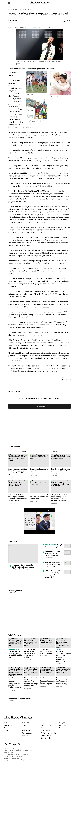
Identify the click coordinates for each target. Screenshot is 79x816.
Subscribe (25, 725)
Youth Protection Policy (49, 733)
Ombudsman (45, 728)
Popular (55, 451)
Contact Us (7, 730)
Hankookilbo (63, 725)
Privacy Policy (45, 730)
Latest (23, 451)
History (6, 728)
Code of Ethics (46, 725)
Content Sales (27, 733)
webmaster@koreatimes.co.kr (23, 750)
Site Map (25, 735)
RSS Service (26, 730)
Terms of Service (46, 735)
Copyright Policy (46, 738)
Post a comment (39, 406)
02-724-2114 (9, 752)
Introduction (8, 725)
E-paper (24, 728)
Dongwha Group (64, 728)
